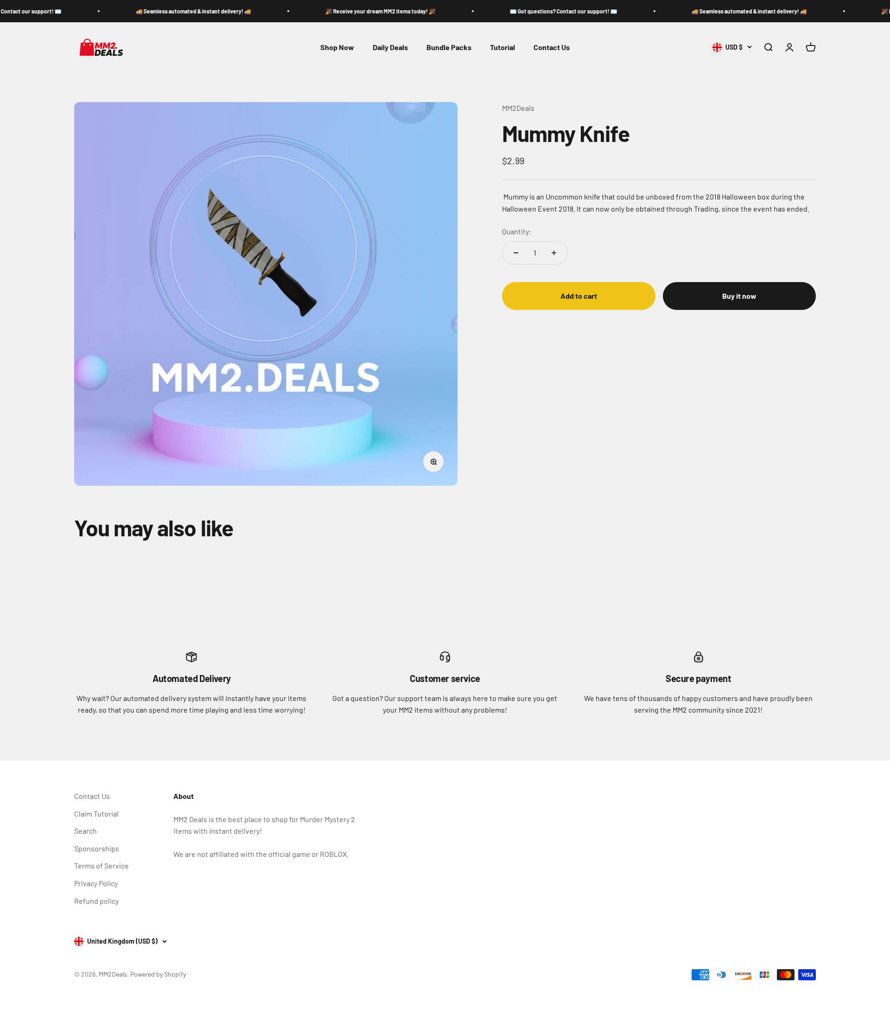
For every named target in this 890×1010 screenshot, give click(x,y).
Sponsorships (96, 848)
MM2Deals (518, 107)
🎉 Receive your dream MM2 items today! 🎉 (354, 11)
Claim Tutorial (96, 813)
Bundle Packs (448, 47)
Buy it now (739, 295)
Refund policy (96, 900)
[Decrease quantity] (515, 253)
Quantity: (516, 231)
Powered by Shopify (158, 974)
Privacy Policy (96, 883)
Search (85, 830)
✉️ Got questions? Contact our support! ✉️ (537, 11)
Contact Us (552, 47)
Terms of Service (101, 865)
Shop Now (337, 47)
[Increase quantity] (553, 253)
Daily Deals (390, 47)
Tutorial (502, 47)
